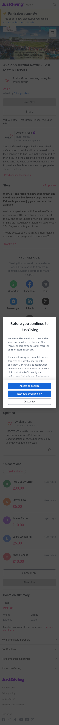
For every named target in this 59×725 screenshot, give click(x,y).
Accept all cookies (29, 385)
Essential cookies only (29, 393)
